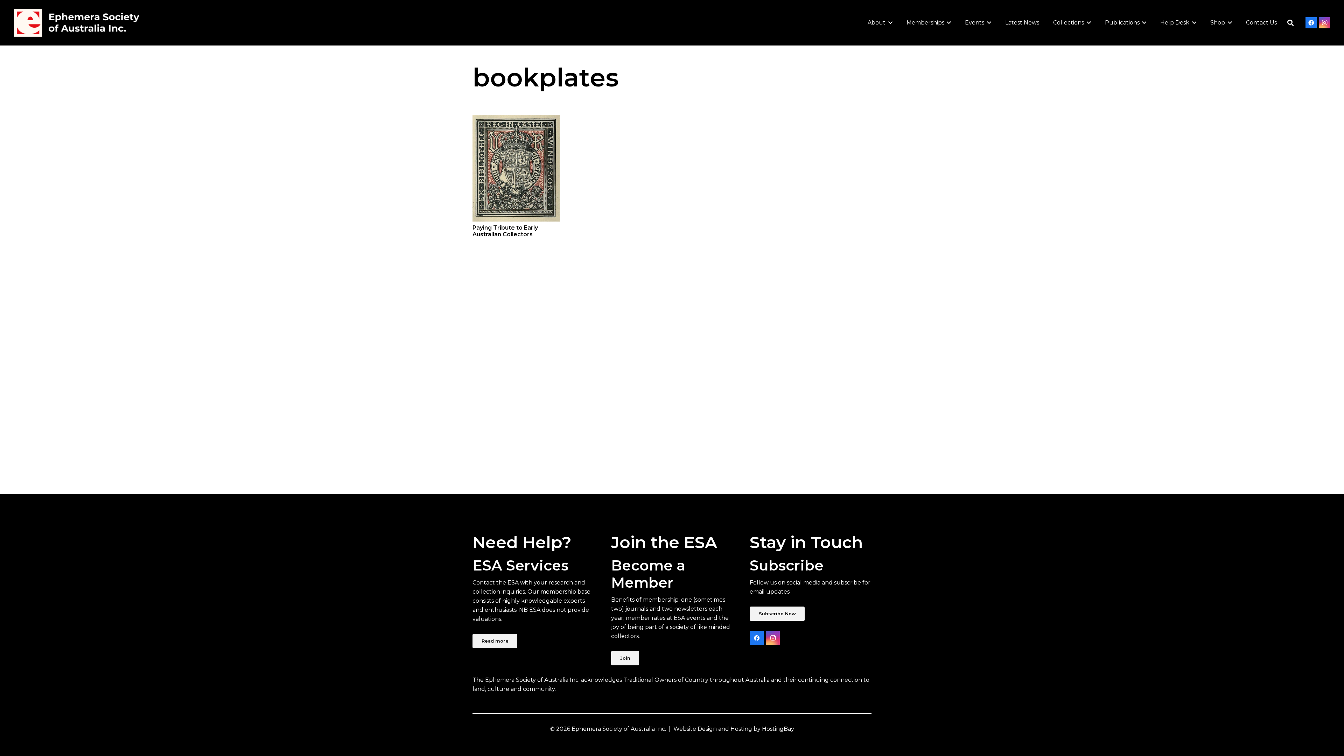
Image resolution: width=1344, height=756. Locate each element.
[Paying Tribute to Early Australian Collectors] (516, 168)
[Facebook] (1311, 22)
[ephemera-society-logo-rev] (76, 23)
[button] (889, 23)
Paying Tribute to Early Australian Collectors (505, 231)
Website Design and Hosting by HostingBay (733, 729)
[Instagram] (1324, 22)
